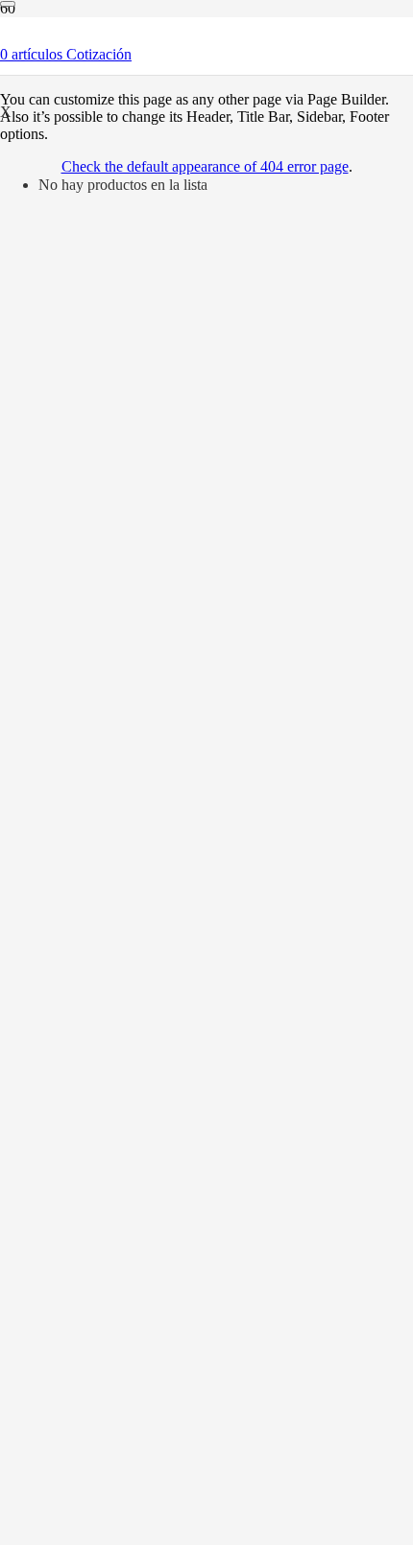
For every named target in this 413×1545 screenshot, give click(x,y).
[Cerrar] (7, 4)
